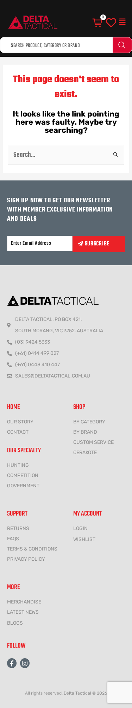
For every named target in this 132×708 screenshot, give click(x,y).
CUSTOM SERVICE (93, 442)
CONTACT (18, 432)
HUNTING (18, 465)
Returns (18, 528)
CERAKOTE (85, 453)
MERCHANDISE (24, 602)
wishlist (84, 539)
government (23, 486)
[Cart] (97, 23)
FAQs (13, 539)
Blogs (15, 623)
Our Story (20, 422)
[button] (122, 22)
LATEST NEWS (23, 612)
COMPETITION (22, 475)
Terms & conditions (32, 549)
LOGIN (80, 528)
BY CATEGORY (89, 422)
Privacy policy (26, 559)
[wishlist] (111, 23)
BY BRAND (85, 432)
